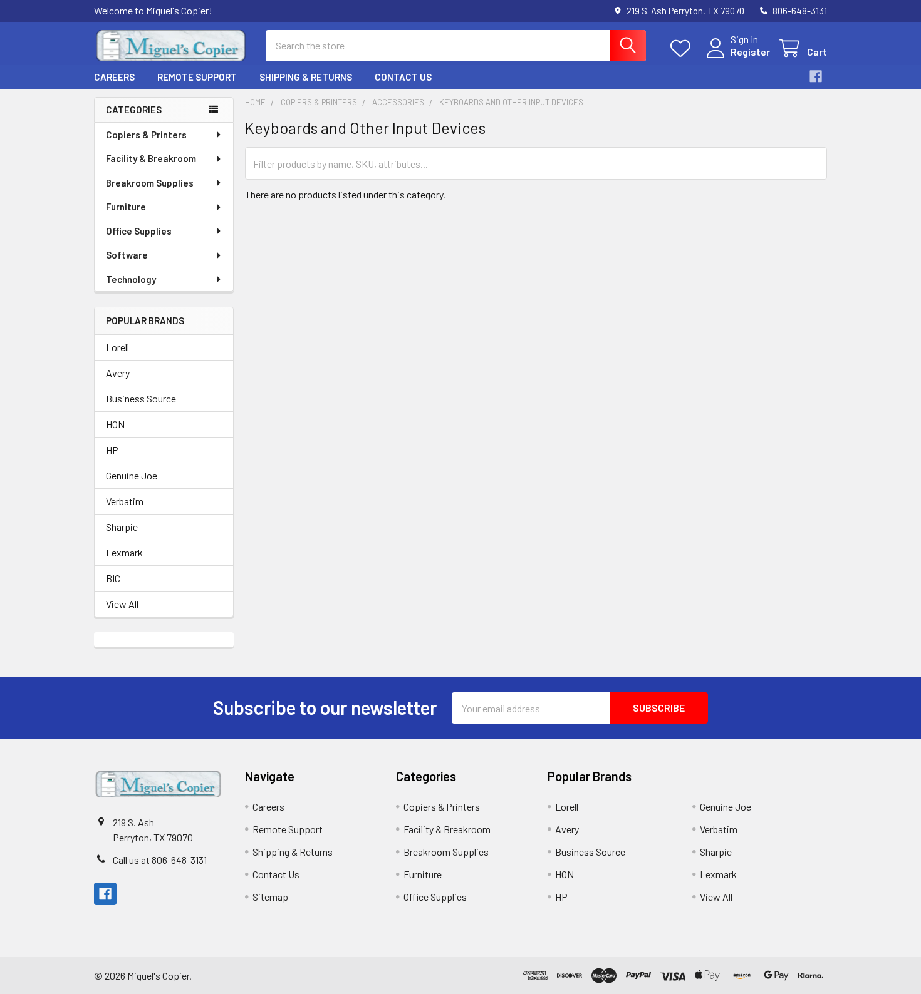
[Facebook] (815, 76)
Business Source (141, 398)
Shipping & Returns (305, 77)
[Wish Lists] (683, 48)
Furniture (126, 206)
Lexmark (124, 552)
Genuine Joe (131, 475)
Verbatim (124, 501)
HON (115, 424)
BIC (113, 578)
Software (127, 254)
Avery (118, 373)
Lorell (117, 347)
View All (122, 604)
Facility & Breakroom (151, 158)
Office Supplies (139, 231)
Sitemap (270, 897)
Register (750, 52)
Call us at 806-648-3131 (160, 860)
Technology (131, 279)
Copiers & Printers (146, 134)
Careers (114, 77)
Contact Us (403, 77)
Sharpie (122, 527)
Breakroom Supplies (150, 182)
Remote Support (197, 77)
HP (112, 450)
